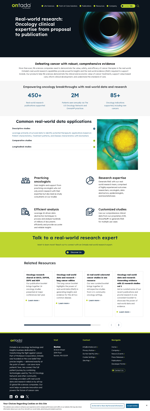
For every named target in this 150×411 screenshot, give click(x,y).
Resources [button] (100, 6)
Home (114, 347)
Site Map (86, 360)
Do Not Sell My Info (90, 354)
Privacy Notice (88, 350)
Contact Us (119, 370)
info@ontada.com (90, 347)
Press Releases (118, 357)
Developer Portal (118, 364)
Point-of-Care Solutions (68, 6)
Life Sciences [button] (49, 6)
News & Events (117, 354)
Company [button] (113, 6)
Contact (128, 6)
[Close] (146, 405)
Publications (86, 6)
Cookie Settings (89, 357)
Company (115, 350)
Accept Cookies (132, 406)
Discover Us (76, 252)
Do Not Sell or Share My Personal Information (107, 406)
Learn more (33, 300)
